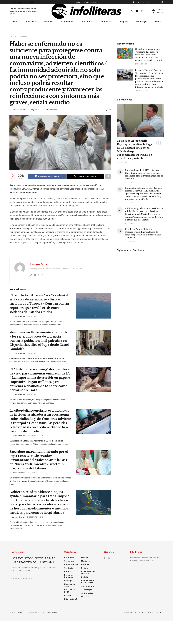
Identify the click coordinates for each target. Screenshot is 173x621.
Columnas (105, 21)
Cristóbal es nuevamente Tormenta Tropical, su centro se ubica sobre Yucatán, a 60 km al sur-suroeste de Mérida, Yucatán (149, 55)
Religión (123, 21)
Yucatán (30, 21)
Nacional (48, 21)
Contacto (39, 2)
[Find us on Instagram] (142, 11)
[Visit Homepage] (86, 11)
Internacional (67, 21)
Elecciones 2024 (69, 591)
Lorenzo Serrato (19, 110)
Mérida (84, 557)
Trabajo (31, 2)
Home (11, 36)
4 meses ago (142, 91)
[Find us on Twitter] (131, 11)
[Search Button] (162, 2)
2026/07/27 (33, 473)
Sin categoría (87, 586)
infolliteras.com (22, 612)
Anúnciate (23, 2)
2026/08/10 (33, 394)
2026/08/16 (33, 353)
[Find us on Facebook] (127, 11)
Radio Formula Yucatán (88, 572)
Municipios (86, 561)
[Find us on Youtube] (137, 11)
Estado (67, 595)
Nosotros (13, 2)
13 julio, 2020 (36, 110)
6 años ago (142, 64)
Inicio (14, 21)
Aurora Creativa (50, 612)
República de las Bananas (87, 581)
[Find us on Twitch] (146, 11)
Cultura (86, 21)
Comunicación (71, 564)
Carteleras (69, 557)
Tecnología (141, 21)
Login (136, 2)
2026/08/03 (33, 436)
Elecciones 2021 (69, 585)
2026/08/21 (33, 316)
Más (157, 21)
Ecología (68, 580)
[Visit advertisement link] (86, 32)
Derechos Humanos (68, 576)
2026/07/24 (33, 517)
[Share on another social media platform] (108, 176)
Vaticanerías (87, 593)
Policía (84, 568)
